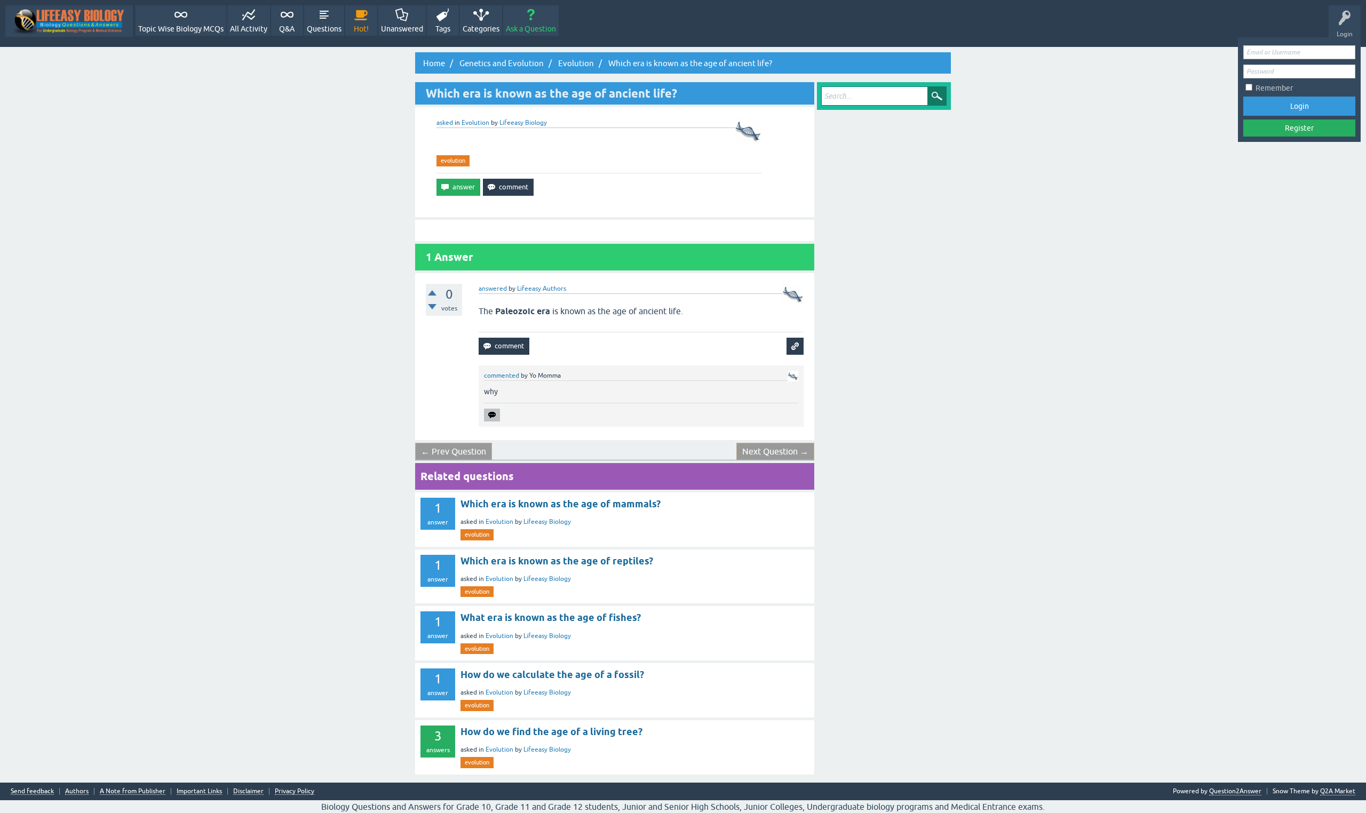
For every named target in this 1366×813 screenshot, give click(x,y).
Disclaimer (248, 791)
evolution (453, 160)
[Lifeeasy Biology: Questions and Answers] (69, 21)
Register (1299, 128)
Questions (324, 29)
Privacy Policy (294, 791)
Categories (481, 29)
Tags (442, 29)
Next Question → (775, 451)
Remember (1274, 88)
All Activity (248, 29)
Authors (77, 791)
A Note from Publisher (132, 791)
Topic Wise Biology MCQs (181, 29)
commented (501, 375)
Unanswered (402, 29)
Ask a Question (531, 29)
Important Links (199, 791)
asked (444, 122)
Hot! (361, 29)
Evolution (475, 122)
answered (493, 288)
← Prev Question (453, 451)
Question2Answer (1235, 791)
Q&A (287, 29)
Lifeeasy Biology (547, 521)
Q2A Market (1337, 791)
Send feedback (32, 791)
